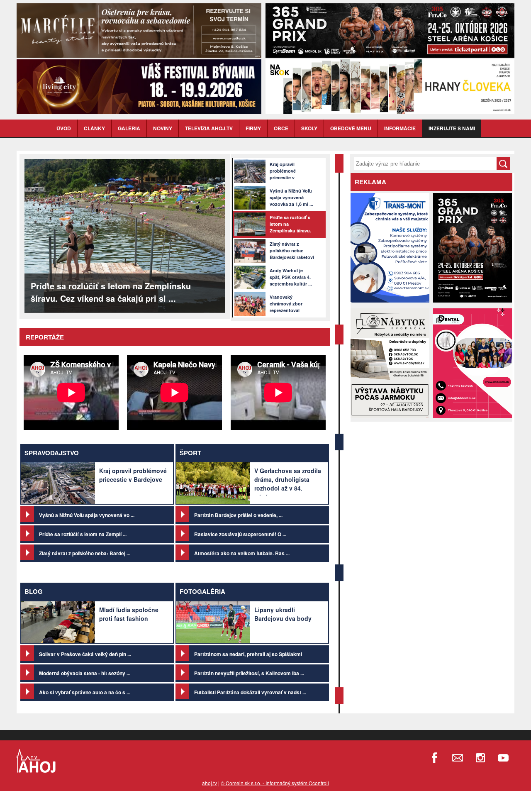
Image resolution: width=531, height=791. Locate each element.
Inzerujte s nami (452, 128)
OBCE (281, 128)
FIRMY (253, 128)
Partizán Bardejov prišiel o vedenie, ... (238, 515)
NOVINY (162, 128)
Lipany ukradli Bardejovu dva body (283, 614)
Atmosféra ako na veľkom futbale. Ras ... (242, 553)
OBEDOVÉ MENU (350, 128)
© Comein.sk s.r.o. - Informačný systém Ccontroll (275, 782)
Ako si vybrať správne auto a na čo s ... (84, 692)
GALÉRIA (129, 128)
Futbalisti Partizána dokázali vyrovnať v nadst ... (250, 692)
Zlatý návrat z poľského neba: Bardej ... (84, 553)
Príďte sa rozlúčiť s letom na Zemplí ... (83, 534)
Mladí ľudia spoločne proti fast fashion (128, 614)
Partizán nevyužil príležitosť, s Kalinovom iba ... (249, 673)
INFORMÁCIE (400, 128)
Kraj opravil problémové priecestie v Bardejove (133, 474)
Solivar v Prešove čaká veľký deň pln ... (85, 654)
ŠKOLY (309, 128)
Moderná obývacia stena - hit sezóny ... (84, 673)
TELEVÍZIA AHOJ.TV (209, 128)
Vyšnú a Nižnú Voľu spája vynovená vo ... (86, 515)
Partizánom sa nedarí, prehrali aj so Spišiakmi (248, 654)
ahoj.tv (209, 782)
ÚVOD (63, 128)
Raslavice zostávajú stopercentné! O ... (240, 534)
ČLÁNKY (94, 128)
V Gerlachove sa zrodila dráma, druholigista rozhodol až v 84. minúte (287, 483)
